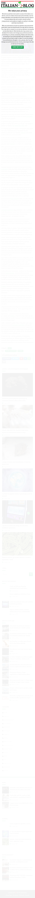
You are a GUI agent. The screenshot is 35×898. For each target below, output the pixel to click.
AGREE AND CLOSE (17, 47)
